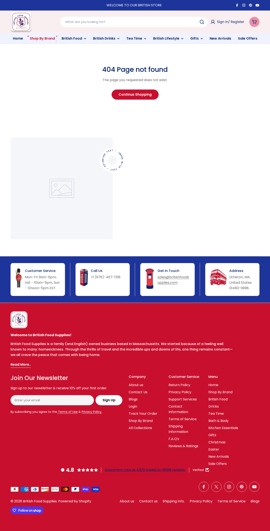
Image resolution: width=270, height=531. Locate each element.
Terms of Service (231, 501)
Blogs (255, 501)
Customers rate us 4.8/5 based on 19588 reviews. (145, 469)
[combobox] (134, 22)
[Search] (201, 21)
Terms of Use (67, 412)
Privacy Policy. (92, 412)
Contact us (148, 501)
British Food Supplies (40, 501)
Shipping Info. (174, 501)
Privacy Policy (201, 501)
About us (127, 501)
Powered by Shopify (74, 501)
